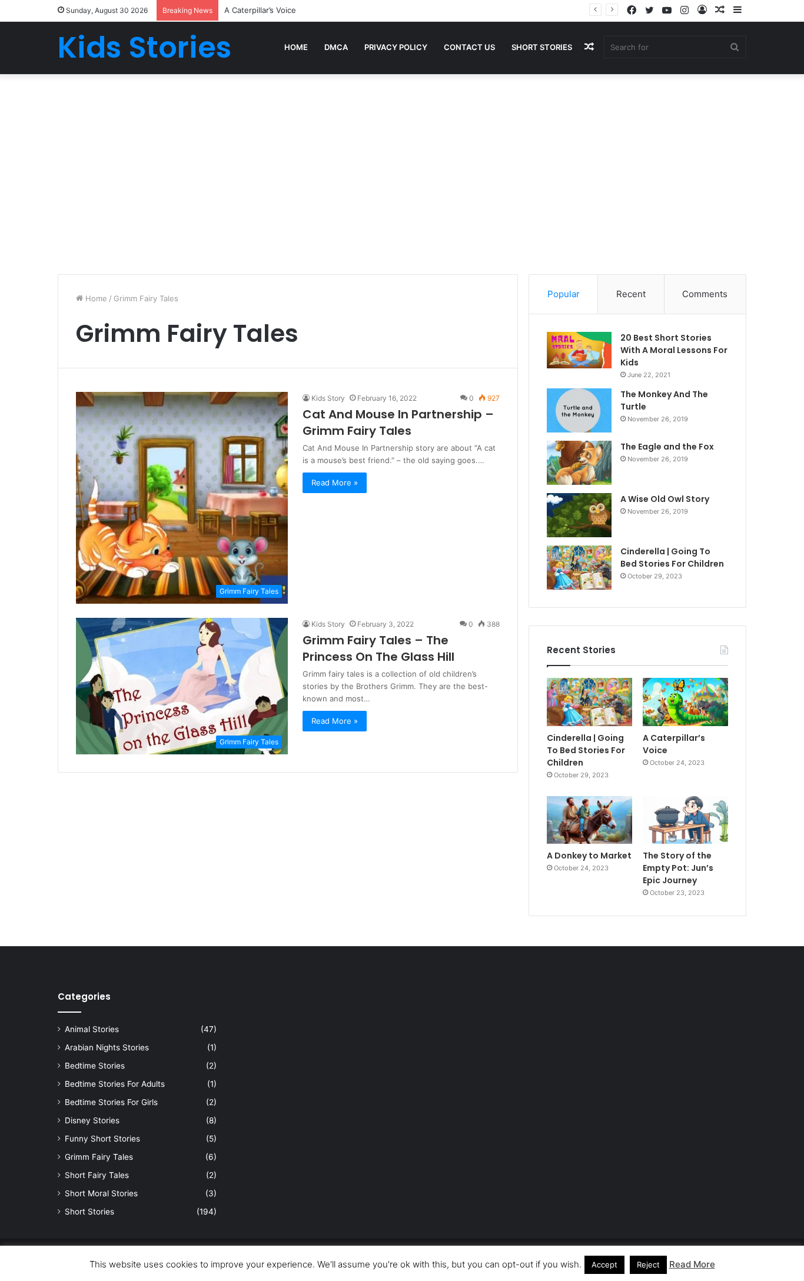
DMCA (336, 47)
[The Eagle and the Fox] (579, 463)
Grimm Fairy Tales (99, 1157)
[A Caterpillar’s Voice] (685, 702)
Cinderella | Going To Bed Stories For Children (672, 557)
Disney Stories (92, 1120)
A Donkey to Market (589, 855)
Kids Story (328, 398)
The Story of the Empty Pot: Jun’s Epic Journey (678, 868)
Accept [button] (604, 1264)
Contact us (469, 47)
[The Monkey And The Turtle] (579, 410)
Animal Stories (92, 1029)
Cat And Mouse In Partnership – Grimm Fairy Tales (398, 422)
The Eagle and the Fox (667, 446)
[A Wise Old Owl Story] (579, 515)
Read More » (334, 482)
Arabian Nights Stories (107, 1047)
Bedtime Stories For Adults (115, 1084)
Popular (563, 294)
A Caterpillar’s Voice (260, 10)
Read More (692, 1264)
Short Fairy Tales (97, 1175)
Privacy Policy (395, 47)
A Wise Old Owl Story (664, 499)
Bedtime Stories (95, 1065)
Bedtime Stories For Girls (111, 1102)
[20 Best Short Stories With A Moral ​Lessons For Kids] (579, 350)
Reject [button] (648, 1264)
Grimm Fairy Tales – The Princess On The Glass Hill (378, 648)
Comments (704, 294)
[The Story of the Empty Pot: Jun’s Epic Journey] (685, 820)
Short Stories (541, 47)
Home (296, 47)
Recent (631, 294)
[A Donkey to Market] (589, 820)
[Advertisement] (402, 174)
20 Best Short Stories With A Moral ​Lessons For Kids (673, 350)
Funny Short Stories (102, 1138)
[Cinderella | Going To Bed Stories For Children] (579, 567)
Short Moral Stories (101, 1193)
